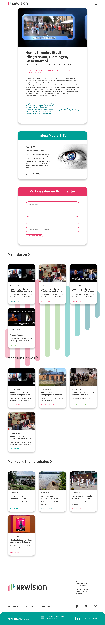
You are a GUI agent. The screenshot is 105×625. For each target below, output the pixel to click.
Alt (42, 106)
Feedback (74, 109)
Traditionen (32, 106)
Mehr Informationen (33, 173)
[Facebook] (77, 607)
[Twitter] (95, 607)
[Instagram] (86, 607)
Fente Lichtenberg (31, 111)
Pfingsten (29, 104)
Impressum (46, 606)
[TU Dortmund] (86, 618)
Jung (38, 106)
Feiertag (34, 104)
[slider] (49, 45)
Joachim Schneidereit (51, 81)
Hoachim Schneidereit (40, 107)
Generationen (48, 106)
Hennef (45, 71)
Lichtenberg (40, 111)
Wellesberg (48, 111)
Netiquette (30, 606)
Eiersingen (37, 109)
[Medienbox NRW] (19, 618)
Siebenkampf (29, 113)
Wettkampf (37, 113)
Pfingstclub (44, 109)
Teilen (64, 109)
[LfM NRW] (52, 618)
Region (45, 104)
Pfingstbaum (29, 109)
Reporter (31, 107)
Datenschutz (13, 606)
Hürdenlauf (29, 115)
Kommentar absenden (34, 235)
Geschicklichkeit (46, 113)
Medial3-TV (39, 71)
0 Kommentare (37, 73)
